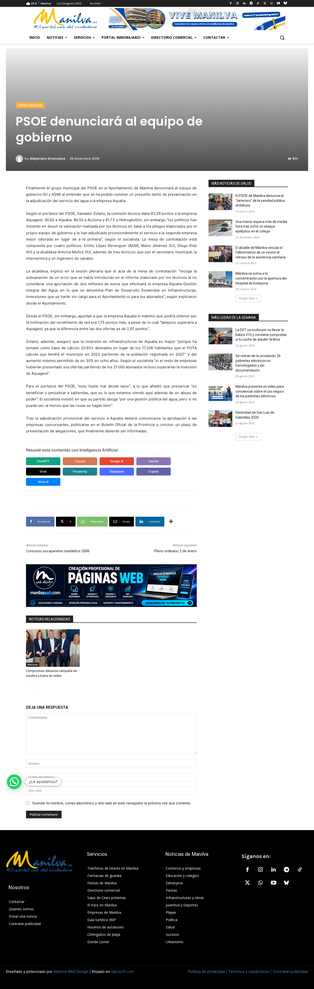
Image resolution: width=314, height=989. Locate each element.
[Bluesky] (285, 3)
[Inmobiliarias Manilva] (196, 19)
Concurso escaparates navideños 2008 (57, 551)
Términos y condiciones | (250, 971)
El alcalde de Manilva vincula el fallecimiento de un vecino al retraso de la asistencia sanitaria (261, 252)
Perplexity (80, 471)
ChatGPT (43, 461)
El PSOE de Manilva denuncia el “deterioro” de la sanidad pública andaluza (260, 200)
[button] (282, 37)
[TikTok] (258, 3)
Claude (80, 461)
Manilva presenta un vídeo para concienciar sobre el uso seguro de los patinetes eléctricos (260, 391)
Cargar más (246, 298)
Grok (43, 471)
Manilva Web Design (71, 971)
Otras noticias (30, 105)
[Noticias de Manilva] (65, 18)
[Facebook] (231, 3)
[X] (265, 3)
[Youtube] (278, 3)
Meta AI (43, 482)
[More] (171, 522)
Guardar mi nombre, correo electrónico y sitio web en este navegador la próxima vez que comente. (111, 803)
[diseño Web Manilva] (111, 585)
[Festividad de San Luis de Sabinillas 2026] (220, 418)
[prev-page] (29, 686)
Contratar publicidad (290, 971)
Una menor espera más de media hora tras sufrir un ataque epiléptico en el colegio (261, 226)
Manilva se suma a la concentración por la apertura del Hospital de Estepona (261, 278)
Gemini (153, 461)
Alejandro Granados (47, 158)
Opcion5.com (122, 971)
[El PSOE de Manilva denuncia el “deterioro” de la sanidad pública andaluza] (220, 201)
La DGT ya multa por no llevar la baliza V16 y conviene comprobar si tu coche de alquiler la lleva (261, 334)
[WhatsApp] (272, 3)
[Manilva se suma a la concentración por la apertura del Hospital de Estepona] (220, 279)
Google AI (116, 461)
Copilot (153, 471)
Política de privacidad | (208, 971)
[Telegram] (251, 3)
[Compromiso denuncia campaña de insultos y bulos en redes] (53, 648)
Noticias (32, 664)
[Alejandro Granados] (20, 158)
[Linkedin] (244, 3)
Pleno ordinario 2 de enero (175, 551)
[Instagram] (237, 3)
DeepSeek (117, 471)
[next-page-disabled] (37, 686)
